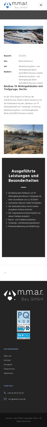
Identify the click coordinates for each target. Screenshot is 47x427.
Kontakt (7, 360)
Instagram (8, 364)
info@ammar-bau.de (16, 399)
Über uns (7, 356)
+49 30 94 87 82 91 (15, 393)
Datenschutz (9, 369)
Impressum (8, 373)
